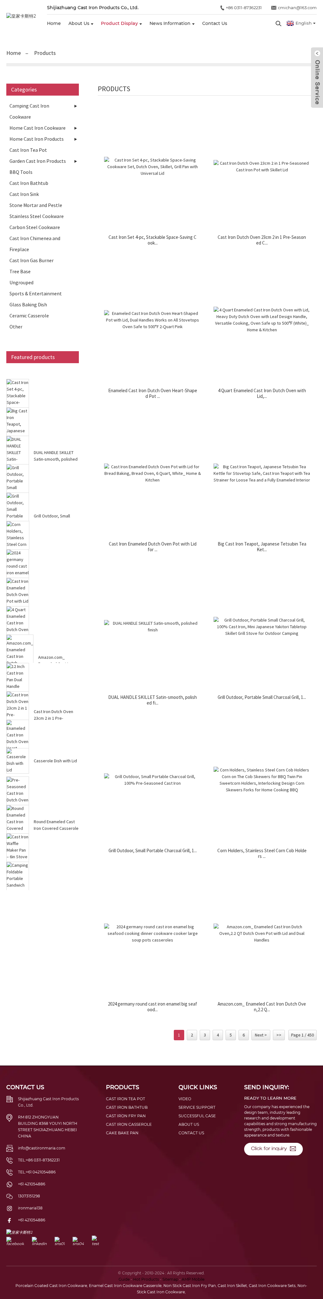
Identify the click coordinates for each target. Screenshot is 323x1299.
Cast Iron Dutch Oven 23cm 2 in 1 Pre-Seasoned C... (262, 240)
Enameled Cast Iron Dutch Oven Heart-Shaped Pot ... (152, 393)
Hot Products (146, 1279)
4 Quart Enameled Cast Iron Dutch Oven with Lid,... (262, 393)
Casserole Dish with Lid (55, 761)
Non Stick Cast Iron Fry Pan (189, 1285)
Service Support (197, 1107)
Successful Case (197, 1115)
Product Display (119, 23)
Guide (124, 1279)
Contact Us (214, 23)
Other (15, 326)
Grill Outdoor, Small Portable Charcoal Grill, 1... (153, 850)
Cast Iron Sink (24, 194)
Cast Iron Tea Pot (28, 150)
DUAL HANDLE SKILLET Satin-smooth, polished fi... (152, 700)
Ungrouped (21, 282)
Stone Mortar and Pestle (35, 205)
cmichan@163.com (297, 7)
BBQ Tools (20, 172)
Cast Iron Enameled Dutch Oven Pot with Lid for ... (153, 546)
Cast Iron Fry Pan (126, 1115)
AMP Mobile (193, 1279)
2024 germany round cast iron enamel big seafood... (152, 1007)
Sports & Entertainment (35, 293)
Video (185, 1098)
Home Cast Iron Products (36, 139)
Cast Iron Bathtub (28, 183)
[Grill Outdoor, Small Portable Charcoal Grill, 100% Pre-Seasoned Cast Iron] (152, 780)
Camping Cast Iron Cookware (29, 111)
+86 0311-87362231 (244, 7)
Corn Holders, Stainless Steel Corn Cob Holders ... (262, 853)
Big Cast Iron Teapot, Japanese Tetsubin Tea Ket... (262, 546)
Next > (261, 1035)
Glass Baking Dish (28, 304)
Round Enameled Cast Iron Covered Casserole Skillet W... (56, 828)
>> (278, 1035)
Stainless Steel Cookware (36, 216)
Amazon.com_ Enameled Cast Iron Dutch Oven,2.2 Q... (262, 1007)
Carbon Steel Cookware (34, 227)
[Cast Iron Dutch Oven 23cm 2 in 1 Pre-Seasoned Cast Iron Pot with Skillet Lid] (262, 166)
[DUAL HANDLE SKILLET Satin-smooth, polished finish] (152, 627)
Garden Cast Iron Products (37, 161)
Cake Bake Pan (122, 1133)
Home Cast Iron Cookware (37, 128)
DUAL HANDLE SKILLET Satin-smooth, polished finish (56, 459)
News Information (170, 23)
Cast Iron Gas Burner (31, 260)
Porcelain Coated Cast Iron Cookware (51, 1285)
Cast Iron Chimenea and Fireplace (34, 243)
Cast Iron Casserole (129, 1124)
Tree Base (20, 271)
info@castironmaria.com (41, 1148)
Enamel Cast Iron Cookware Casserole (125, 1285)
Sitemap (170, 1279)
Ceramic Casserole (29, 315)
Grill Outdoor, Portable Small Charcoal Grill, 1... (262, 697)
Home (54, 23)
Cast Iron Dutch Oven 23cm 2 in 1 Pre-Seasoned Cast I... (53, 718)
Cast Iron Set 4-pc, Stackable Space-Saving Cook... (153, 240)
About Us (78, 23)
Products (45, 52)
